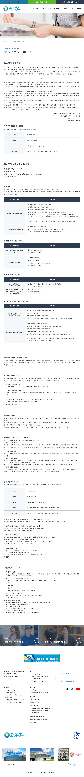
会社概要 (7, 687)
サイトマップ (34, 722)
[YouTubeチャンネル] (78, 689)
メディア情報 (11, 690)
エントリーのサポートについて (15, 703)
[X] (72, 689)
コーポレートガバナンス (14, 695)
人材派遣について (12, 692)
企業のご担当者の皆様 (11, 676)
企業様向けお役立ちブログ (40, 692)
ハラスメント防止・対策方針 (41, 708)
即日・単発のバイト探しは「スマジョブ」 (40, 678)
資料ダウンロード (69, 673)
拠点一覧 (9, 697)
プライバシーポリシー (36, 699)
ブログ (34, 690)
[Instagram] (66, 689)
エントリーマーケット (39, 681)
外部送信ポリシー (35, 702)
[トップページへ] (14, 737)
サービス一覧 (36, 674)
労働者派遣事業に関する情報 (38, 719)
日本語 (68, 9)
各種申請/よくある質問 (37, 716)
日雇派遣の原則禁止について (15, 700)
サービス (32, 671)
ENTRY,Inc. (36, 772)
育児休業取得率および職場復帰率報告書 (41, 712)
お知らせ (32, 687)
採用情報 (32, 696)
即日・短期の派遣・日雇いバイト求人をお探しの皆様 (14, 672)
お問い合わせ (69, 682)
